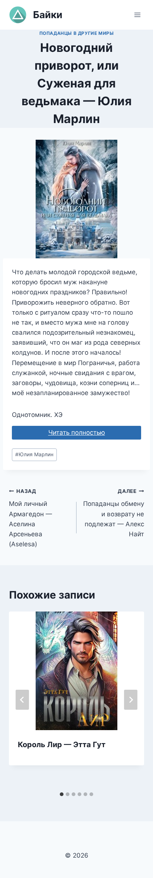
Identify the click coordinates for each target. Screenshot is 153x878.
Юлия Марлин (34, 454)
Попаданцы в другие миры (76, 33)
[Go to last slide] (22, 700)
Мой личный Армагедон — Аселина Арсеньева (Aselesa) (30, 518)
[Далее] (130, 700)
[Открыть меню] (137, 14)
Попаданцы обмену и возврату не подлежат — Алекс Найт (113, 513)
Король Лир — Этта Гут (61, 744)
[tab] (62, 794)
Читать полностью (76, 432)
